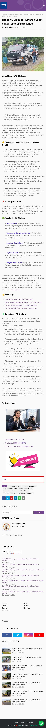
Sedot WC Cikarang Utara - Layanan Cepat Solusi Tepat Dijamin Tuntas (27, 701)
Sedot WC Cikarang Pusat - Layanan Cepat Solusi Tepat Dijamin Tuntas (27, 667)
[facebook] (7, 635)
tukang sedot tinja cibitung (15, 14)
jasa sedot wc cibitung (10, 490)
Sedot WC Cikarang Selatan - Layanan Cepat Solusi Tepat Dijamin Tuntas (27, 692)
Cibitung (26, 605)
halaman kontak (15, 290)
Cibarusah (27, 608)
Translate (17, 554)
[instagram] (28, 635)
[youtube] (39, 635)
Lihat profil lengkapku (18, 526)
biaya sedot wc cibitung (10, 488)
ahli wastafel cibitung (14, 486)
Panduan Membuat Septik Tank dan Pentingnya (21, 305)
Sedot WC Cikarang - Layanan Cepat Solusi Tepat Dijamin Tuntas (27, 650)
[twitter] (17, 635)
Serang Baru (6, 610)
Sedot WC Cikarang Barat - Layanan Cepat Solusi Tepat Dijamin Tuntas (27, 684)
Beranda (4, 14)
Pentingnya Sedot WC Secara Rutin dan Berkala (21, 308)
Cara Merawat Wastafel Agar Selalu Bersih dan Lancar (23, 302)
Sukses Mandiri (7, 27)
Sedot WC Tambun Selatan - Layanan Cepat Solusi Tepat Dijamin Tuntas (27, 675)
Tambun (4, 608)
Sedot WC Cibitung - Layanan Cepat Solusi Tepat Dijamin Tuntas (26, 658)
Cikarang (5, 605)
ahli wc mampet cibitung (29, 486)
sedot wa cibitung (23, 490)
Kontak (26, 603)
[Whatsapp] (41, 723)
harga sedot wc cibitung (25, 488)
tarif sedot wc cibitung (10, 493)
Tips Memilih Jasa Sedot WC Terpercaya (18, 299)
